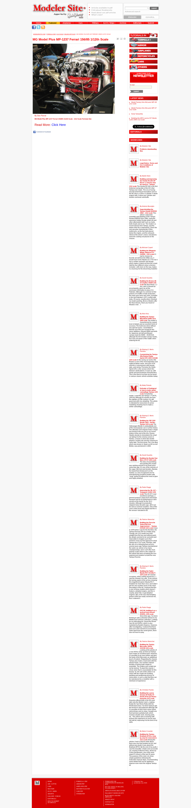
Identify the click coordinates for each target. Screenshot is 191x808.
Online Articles (69, 34)
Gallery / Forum (54, 796)
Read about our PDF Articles (112, 796)
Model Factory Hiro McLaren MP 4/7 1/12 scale (143, 109)
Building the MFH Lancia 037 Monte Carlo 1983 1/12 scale (143, 119)
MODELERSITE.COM (39, 34)
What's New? (109, 799)
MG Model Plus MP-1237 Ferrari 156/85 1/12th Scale (70, 39)
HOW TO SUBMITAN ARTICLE (53, 801)
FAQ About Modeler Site (114, 793)
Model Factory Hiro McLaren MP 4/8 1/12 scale (143, 103)
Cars (49, 786)
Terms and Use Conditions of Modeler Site (114, 783)
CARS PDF (79, 791)
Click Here (59, 124)
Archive (51, 794)
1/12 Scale (60, 34)
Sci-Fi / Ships (52, 791)
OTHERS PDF (80, 794)
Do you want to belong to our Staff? (114, 787)
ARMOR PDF (80, 784)
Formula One (51, 34)
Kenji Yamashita (137, 114)
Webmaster (109, 804)
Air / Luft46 (52, 784)
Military (51, 789)
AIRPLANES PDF (81, 786)
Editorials (52, 798)
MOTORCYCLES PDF (83, 789)
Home (50, 781)
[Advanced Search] (133, 12)
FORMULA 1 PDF (81, 781)
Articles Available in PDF (115, 790)
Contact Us (109, 802)
